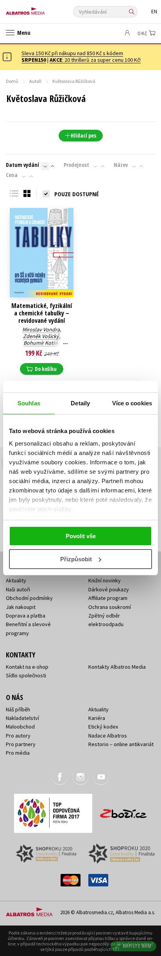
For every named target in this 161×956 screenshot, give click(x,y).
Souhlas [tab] (29, 403)
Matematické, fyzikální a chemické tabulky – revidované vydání (41, 313)
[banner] (41, 9)
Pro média (18, 752)
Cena (12, 175)
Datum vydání (22, 165)
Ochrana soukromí (109, 606)
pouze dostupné (76, 194)
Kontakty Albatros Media (117, 666)
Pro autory (18, 735)
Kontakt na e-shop (27, 666)
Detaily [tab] (80, 403)
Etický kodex (103, 726)
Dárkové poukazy (108, 589)
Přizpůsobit (76, 559)
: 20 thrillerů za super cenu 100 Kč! (95, 59)
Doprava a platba (25, 615)
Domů (12, 81)
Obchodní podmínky (29, 598)
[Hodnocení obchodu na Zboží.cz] (123, 810)
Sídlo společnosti (26, 675)
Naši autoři (18, 589)
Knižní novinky (104, 580)
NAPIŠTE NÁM (137, 946)
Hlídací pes (83, 135)
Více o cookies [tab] (132, 403)
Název (121, 165)
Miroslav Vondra (41, 329)
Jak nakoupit (21, 606)
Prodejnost (76, 165)
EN (154, 11)
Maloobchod (20, 726)
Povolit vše (81, 536)
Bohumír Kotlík (41, 342)
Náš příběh (18, 709)
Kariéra (96, 717)
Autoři (35, 81)
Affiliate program (107, 598)
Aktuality (16, 580)
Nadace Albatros (107, 735)
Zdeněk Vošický (41, 336)
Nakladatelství (22, 717)
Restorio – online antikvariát (121, 744)
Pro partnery (21, 744)
